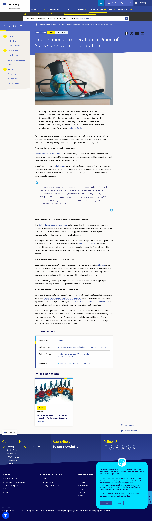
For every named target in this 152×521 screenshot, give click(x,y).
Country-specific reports (51, 485)
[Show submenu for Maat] (114, 9)
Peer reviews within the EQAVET (48, 153)
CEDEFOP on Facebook (106, 447)
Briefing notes (48, 482)
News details (129, 425)
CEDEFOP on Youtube (117, 447)
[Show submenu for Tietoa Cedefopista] (131, 9)
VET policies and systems (97, 347)
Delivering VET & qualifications (16, 482)
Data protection (89, 510)
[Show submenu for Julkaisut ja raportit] (62, 9)
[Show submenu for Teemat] (45, 9)
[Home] (13, 6)
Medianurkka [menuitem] (13, 83)
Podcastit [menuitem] (12, 74)
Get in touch (11, 441)
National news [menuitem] (15, 46)
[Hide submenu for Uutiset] (5, 36)
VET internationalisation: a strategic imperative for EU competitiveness (52, 416)
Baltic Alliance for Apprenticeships (53, 225)
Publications (47, 479)
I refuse (118, 503)
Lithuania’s (60, 166)
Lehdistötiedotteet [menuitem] (16, 60)
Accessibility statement (15, 510)
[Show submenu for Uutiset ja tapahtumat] (105, 9)
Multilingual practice (32, 510)
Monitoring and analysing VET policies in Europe (75, 354)
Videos (82, 492)
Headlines (60, 340)
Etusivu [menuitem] (33, 9)
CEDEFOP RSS (134, 447)
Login (113, 3)
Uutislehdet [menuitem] (13, 55)
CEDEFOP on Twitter (111, 447)
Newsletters (84, 485)
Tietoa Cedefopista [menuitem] (123, 9)
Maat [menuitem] (110, 9)
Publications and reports (51, 474)
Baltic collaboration (87, 244)
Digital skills (64, 363)
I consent (106, 503)
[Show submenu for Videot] (5, 69)
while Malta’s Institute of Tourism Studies (92, 301)
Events (82, 482)
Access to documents (48, 510)
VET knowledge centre (13, 485)
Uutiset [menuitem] (11, 36)
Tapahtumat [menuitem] (13, 50)
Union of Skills (75, 128)
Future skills (76, 363)
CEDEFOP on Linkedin (123, 447)
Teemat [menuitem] (41, 9)
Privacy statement (75, 510)
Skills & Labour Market (13, 479)
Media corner (84, 495)
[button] (126, 33)
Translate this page (83, 18)
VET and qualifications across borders (71, 347)
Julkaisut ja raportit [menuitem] (55, 9)
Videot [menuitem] (11, 69)
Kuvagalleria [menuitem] (13, 79)
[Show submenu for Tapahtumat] (5, 50)
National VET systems (13, 489)
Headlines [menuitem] (13, 41)
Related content (130, 430)
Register (127, 3)
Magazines (84, 489)
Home (36, 24)
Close (126, 18)
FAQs (4, 510)
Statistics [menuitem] (69, 9)
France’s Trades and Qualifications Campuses (62, 298)
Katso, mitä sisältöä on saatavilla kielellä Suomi (80, 14)
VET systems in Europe (66, 356)
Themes (6, 474)
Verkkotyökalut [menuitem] (80, 9)
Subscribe (60, 441)
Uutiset (61, 25)
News (82, 479)
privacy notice (123, 496)
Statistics (8, 492)
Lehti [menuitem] (10, 64)
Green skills (88, 363)
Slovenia (101, 265)
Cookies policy (62, 510)
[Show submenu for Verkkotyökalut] (86, 9)
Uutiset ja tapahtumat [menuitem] (97, 9)
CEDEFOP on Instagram (128, 447)
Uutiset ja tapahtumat (48, 25)
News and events (85, 474)
